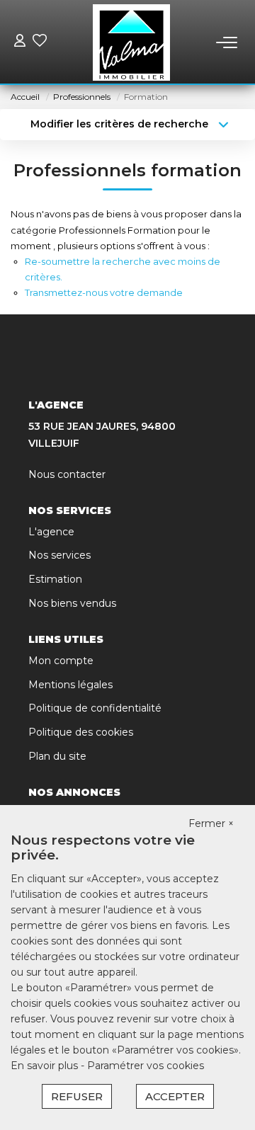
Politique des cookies (80, 732)
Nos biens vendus (72, 603)
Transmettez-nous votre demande (104, 292)
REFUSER (77, 1096)
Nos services (59, 555)
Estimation (55, 579)
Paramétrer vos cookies (145, 1065)
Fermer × (211, 823)
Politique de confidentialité (95, 708)
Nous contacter (67, 474)
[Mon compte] (20, 42)
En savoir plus (46, 1065)
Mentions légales (70, 684)
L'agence (51, 531)
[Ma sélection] (40, 42)
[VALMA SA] (131, 42)
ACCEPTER (175, 1096)
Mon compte (61, 660)
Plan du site (57, 756)
